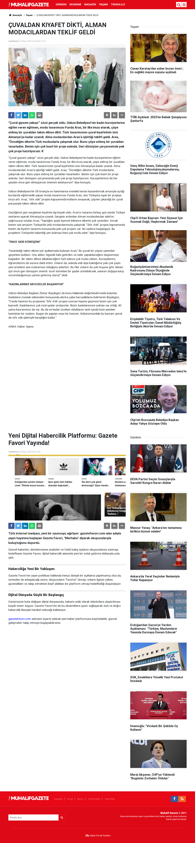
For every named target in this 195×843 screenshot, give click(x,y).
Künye (70, 799)
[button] (107, 115)
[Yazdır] (39, 115)
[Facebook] (11, 115)
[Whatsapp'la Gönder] (32, 115)
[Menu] (184, 5)
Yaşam (103, 4)
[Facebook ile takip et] (174, 799)
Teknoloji (118, 4)
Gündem (61, 4)
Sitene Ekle (110, 799)
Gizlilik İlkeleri (94, 799)
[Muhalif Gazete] (29, 4)
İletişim (80, 799)
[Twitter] (18, 115)
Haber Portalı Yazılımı (100, 835)
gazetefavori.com (19, 619)
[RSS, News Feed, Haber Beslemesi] (182, 799)
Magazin (90, 4)
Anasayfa (58, 799)
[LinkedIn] (25, 115)
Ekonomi (75, 4)
